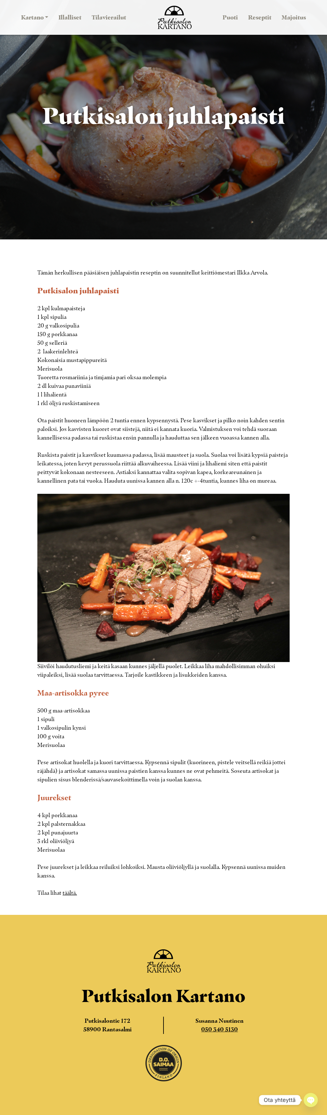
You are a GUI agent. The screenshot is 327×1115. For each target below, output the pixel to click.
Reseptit (259, 17)
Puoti (230, 17)
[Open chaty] (311, 1100)
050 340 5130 (219, 1029)
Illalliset (69, 17)
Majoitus (294, 17)
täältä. (70, 892)
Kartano (32, 17)
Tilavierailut (109, 17)
